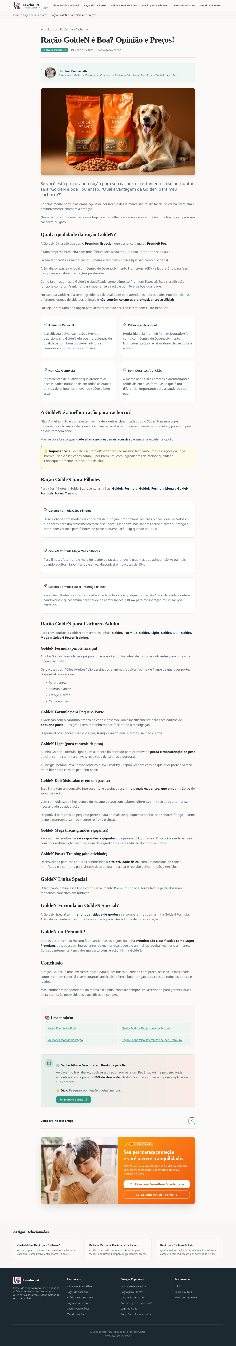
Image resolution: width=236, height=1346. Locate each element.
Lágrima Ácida (129, 1308)
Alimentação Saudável (66, 5)
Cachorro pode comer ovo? (136, 1303)
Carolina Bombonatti (73, 71)
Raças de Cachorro (95, 5)
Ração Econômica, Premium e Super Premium (152, 1040)
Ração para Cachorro (154, 5)
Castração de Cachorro (134, 1297)
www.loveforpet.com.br (118, 1336)
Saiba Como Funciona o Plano (156, 1195)
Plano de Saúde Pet (186, 1297)
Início (16, 15)
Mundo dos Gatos (210, 5)
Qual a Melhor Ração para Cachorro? (146, 1028)
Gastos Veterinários (183, 5)
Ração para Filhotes (132, 1292)
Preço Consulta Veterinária (136, 1314)
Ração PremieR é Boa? (62, 1028)
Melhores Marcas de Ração (65, 1040)
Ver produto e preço (71, 1099)
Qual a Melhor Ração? (133, 1286)
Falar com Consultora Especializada (159, 1184)
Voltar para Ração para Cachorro (66, 29)
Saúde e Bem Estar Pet (124, 5)
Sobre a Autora (183, 1292)
